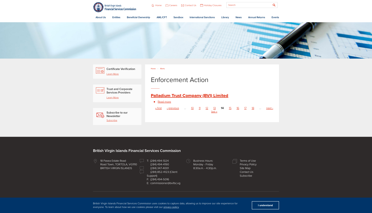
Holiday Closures (213, 5)
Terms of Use (248, 161)
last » (214, 111)
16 (238, 108)
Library (225, 17)
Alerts (162, 68)
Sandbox (178, 17)
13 (214, 108)
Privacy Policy (248, 164)
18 (253, 108)
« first (158, 108)
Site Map (245, 168)
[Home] (115, 7)
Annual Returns (256, 17)
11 (200, 108)
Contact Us (190, 5)
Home (158, 5)
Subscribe (112, 120)
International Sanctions (202, 17)
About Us (101, 17)
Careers (173, 5)
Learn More (113, 74)
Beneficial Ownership (138, 17)
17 (245, 108)
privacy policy (171, 207)
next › (269, 108)
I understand (265, 205)
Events (275, 17)
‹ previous (173, 108)
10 (192, 108)
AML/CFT (162, 17)
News (239, 17)
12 (207, 108)
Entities (116, 17)
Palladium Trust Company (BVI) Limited (189, 95)
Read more (164, 102)
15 (230, 108)
